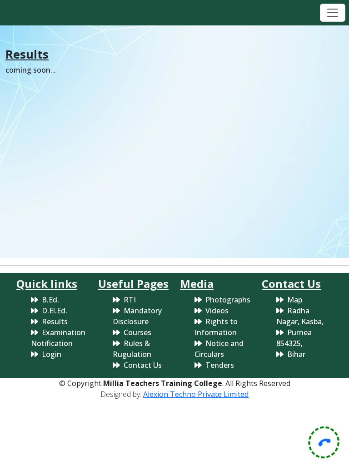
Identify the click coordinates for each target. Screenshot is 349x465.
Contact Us (143, 365)
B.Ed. (50, 300)
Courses (137, 332)
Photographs (227, 300)
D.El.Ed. (54, 311)
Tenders (219, 365)
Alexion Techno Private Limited (196, 394)
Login (51, 354)
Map (294, 300)
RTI (130, 300)
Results (55, 321)
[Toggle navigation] (332, 13)
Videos (217, 311)
